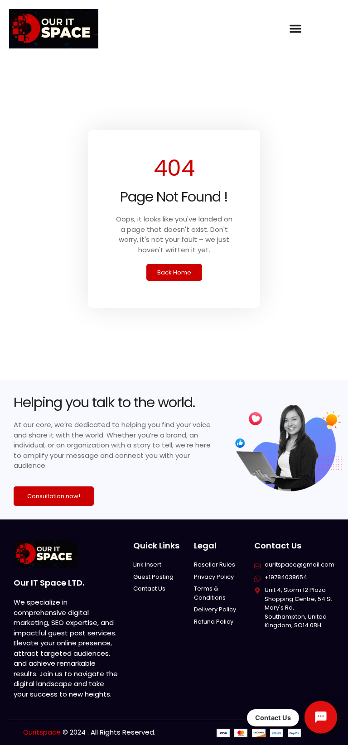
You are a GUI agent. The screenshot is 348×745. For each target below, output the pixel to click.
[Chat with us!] (320, 717)
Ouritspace (42, 732)
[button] (295, 28)
